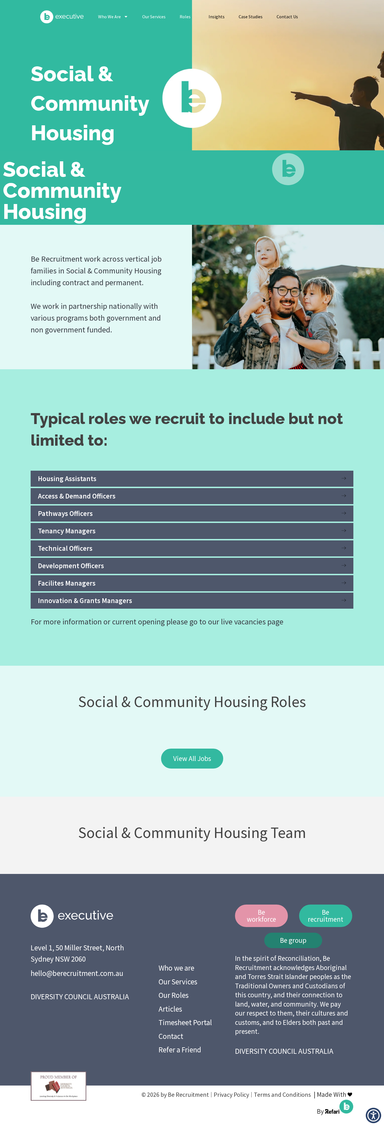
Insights (217, 16)
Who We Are (109, 16)
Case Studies (251, 16)
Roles (185, 16)
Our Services (154, 16)
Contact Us (287, 16)
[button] (373, 1115)
